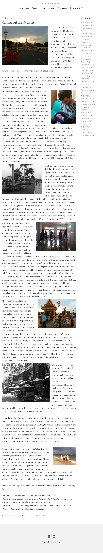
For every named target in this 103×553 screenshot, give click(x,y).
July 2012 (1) (85, 124)
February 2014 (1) (87, 98)
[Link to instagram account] (49, 536)
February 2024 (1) (87, 34)
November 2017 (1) (87, 65)
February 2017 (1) (87, 70)
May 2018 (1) (85, 62)
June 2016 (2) (85, 76)
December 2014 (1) (87, 90)
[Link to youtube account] (54, 536)
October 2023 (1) (87, 36)
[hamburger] (6, 3)
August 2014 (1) (86, 93)
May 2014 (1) (85, 96)
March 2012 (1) (86, 132)
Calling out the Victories (18, 22)
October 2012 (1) (87, 118)
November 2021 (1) (87, 50)
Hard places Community (16, 111)
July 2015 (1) (85, 84)
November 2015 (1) (87, 81)
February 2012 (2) (87, 135)
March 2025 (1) (86, 28)
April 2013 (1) (85, 110)
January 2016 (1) (86, 79)
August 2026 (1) (86, 22)
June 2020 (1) (85, 53)
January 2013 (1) (86, 115)
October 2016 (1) (87, 73)
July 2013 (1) (85, 107)
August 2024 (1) (86, 31)
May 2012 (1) (85, 127)
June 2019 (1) (85, 56)
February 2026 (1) (87, 25)
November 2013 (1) (87, 101)
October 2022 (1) (87, 45)
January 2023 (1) (86, 42)
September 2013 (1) (88, 104)
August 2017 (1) (86, 67)
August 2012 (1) (86, 121)
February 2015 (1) (87, 87)
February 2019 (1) (87, 59)
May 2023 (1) (85, 39)
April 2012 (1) (85, 129)
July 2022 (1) (85, 48)
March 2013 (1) (86, 112)
